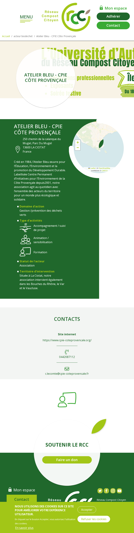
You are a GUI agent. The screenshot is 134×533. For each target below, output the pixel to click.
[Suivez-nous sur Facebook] (106, 490)
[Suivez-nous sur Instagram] (113, 490)
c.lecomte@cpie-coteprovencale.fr (67, 374)
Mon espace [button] (116, 8)
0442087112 (67, 357)
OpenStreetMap (104, 168)
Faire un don (67, 459)
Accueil (6, 36)
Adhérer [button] (113, 16)
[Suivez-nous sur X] (100, 490)
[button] (101, 143)
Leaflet (92, 168)
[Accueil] (66, 17)
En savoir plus (24, 528)
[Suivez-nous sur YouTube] (119, 490)
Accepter (86, 510)
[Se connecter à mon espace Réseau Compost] (101, 7)
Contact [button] (113, 25)
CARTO (104, 170)
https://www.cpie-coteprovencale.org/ (67, 340)
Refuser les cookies (93, 519)
